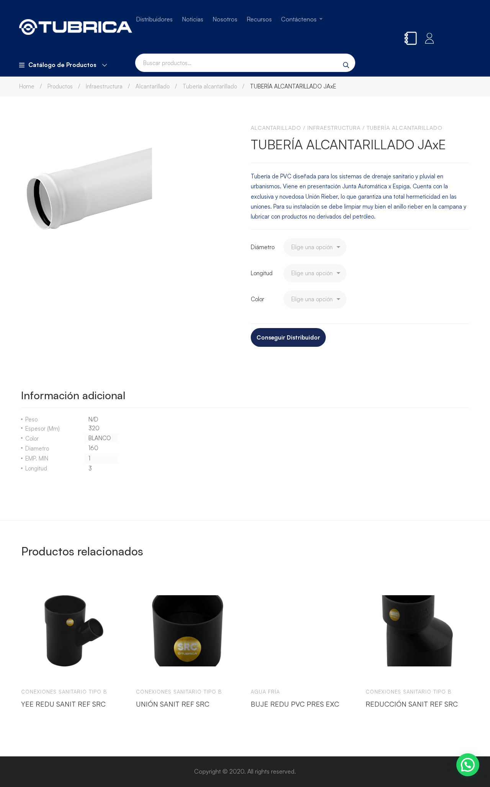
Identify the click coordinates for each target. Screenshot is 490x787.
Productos (60, 86)
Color (257, 299)
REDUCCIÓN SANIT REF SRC (412, 704)
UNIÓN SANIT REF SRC (172, 704)
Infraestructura (104, 86)
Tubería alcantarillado (210, 86)
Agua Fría (265, 692)
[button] (467, 764)
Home (26, 86)
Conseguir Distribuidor (288, 337)
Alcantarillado (153, 86)
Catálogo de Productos (62, 65)
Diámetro (262, 247)
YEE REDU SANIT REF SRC (63, 704)
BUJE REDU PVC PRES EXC (295, 704)
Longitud (262, 273)
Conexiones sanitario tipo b (64, 692)
